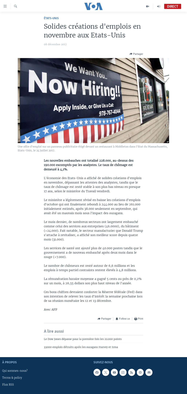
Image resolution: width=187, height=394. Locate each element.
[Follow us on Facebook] (97, 372)
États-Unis (51, 18)
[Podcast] (140, 372)
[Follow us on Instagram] (122, 372)
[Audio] (158, 6)
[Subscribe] (148, 372)
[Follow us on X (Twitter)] (105, 372)
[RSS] (131, 372)
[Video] (147, 6)
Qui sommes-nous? (15, 370)
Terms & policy (12, 377)
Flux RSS (8, 384)
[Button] (136, 54)
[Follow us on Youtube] (114, 372)
